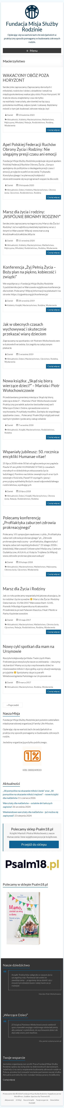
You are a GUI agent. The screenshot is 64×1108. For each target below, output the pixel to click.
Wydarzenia (9, 125)
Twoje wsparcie (14, 1058)
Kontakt (32, 1103)
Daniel (10, 115)
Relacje (27, 122)
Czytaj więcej (53, 130)
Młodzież (19, 122)
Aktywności (9, 1100)
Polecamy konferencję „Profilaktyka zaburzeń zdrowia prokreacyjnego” (29, 522)
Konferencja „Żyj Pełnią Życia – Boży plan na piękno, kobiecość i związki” (29, 272)
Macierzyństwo (34, 119)
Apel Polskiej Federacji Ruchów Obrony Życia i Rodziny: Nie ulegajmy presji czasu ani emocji (30, 149)
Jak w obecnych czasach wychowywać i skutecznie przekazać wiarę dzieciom (24, 329)
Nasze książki (28, 1100)
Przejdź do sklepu (34, 844)
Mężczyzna (9, 122)
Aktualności (12, 119)
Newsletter (54, 1100)
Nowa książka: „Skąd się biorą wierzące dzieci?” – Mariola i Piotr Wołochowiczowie (31, 385)
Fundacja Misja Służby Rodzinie (32, 26)
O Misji (18, 1100)
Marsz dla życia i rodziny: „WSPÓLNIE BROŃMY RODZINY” (32, 214)
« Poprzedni (13, 705)
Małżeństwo (48, 119)
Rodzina (49, 122)
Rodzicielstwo (38, 122)
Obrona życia (10, 569)
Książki (18, 305)
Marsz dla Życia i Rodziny (24, 588)
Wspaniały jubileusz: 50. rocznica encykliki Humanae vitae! (31, 454)
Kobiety (22, 119)
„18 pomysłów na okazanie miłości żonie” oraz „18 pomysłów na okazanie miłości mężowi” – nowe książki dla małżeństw (30, 794)
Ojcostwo (14, 192)
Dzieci (21, 189)
